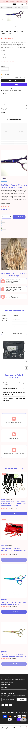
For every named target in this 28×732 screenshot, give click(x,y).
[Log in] (22, 4)
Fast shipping (13, 438)
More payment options (14, 88)
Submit (22, 699)
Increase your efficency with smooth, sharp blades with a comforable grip (13, 289)
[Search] (6, 4)
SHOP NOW (21, 1)
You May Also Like (14, 468)
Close (26, 1)
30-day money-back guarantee (14, 453)
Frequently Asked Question (14, 376)
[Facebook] (2, 705)
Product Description (14, 311)
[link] (7, 141)
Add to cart (13, 80)
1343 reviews (13, 206)
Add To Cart (19, 217)
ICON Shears (8, 53)
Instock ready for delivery (14, 422)
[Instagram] (6, 705)
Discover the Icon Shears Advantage (14, 274)
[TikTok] (10, 705)
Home (2, 7)
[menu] (1, 4)
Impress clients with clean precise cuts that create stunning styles (13, 281)
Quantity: (3, 66)
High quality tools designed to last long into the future (14, 296)
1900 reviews (13, 508)
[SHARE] (26, 80)
